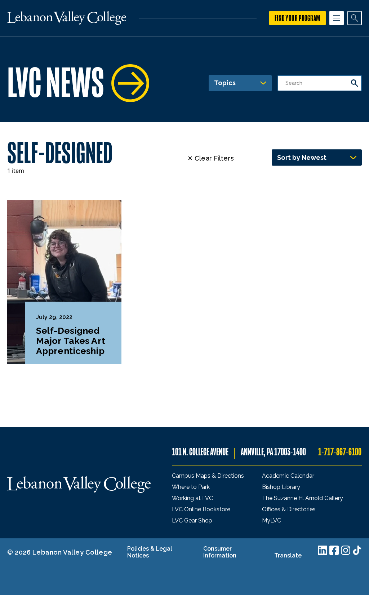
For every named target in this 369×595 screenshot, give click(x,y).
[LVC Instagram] (345, 550)
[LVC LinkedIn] (322, 550)
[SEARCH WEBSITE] (354, 18)
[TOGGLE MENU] (336, 18)
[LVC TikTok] (357, 550)
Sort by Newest (301, 157)
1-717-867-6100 (339, 452)
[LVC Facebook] (334, 550)
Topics (225, 83)
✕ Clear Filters (210, 158)
